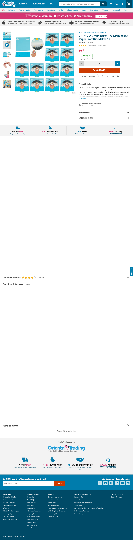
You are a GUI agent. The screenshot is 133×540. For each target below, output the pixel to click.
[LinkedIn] (105, 483)
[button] (44, 62)
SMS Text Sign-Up (8, 517)
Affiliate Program (53, 505)
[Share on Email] (113, 76)
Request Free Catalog (9, 505)
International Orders (33, 517)
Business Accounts (9, 503)
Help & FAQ (30, 500)
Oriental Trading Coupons (11, 511)
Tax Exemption (31, 522)
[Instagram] (128, 483)
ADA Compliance (32, 525)
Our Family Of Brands (55, 514)
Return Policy (31, 508)
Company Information (55, 497)
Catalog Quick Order (9, 497)
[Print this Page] (118, 76)
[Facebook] (100, 483)
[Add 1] (117, 63)
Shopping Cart (31, 514)
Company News (53, 517)
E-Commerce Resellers (81, 511)
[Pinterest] (111, 483)
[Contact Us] (116, 4)
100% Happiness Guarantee (56, 511)
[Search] (103, 3)
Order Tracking (31, 503)
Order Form (30, 505)
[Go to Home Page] (79, 32)
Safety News (78, 505)
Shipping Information (34, 511)
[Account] (122, 4)
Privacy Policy (79, 497)
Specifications (84, 112)
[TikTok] (117, 483)
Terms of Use (78, 500)
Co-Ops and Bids (8, 500)
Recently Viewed (10, 425)
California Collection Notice (83, 503)
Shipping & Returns (86, 117)
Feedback (131, 271)
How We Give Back (54, 500)
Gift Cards (6, 508)
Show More (82, 98)
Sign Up (59, 484)
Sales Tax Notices (32, 519)
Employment (52, 503)
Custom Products (116, 497)
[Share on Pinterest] (107, 76)
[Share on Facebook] (102, 76)
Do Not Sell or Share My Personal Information (88, 508)
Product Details (85, 84)
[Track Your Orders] (111, 4)
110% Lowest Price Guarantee (57, 508)
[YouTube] (122, 483)
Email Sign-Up (7, 514)
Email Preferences (32, 528)
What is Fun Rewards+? (10, 519)
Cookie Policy (78, 514)
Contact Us (30, 497)
